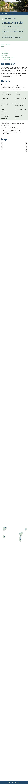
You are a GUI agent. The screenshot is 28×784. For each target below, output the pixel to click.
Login (17, 1)
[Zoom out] (26, 151)
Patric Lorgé (11, 36)
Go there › (6, 59)
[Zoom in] (26, 149)
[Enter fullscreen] (26, 146)
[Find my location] (2, 144)
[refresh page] (2, 149)
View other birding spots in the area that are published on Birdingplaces (12, 132)
